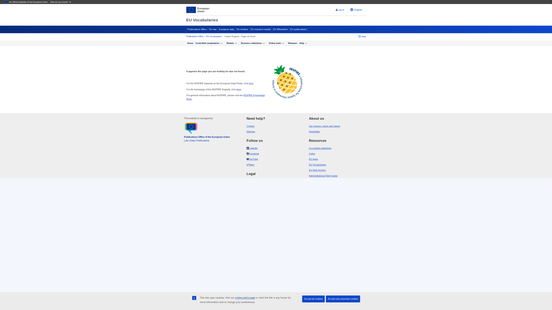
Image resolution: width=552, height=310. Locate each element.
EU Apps (313, 159)
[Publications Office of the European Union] (197, 10)
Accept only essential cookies (343, 299)
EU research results (261, 29)
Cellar (312, 154)
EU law (213, 29)
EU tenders (242, 29)
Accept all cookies (313, 299)
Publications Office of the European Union (207, 137)
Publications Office (197, 29)
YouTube (253, 159)
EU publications (298, 29)
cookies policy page (245, 298)
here (251, 83)
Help (364, 36)
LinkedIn (253, 148)
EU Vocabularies (202, 20)
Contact (250, 126)
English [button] (358, 10)
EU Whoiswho (280, 29)
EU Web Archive (317, 170)
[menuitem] (190, 43)
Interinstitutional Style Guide (323, 176)
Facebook (254, 154)
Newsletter (314, 131)
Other (251, 165)
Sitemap (251, 131)
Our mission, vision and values (324, 126)
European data (226, 29)
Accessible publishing (320, 148)
